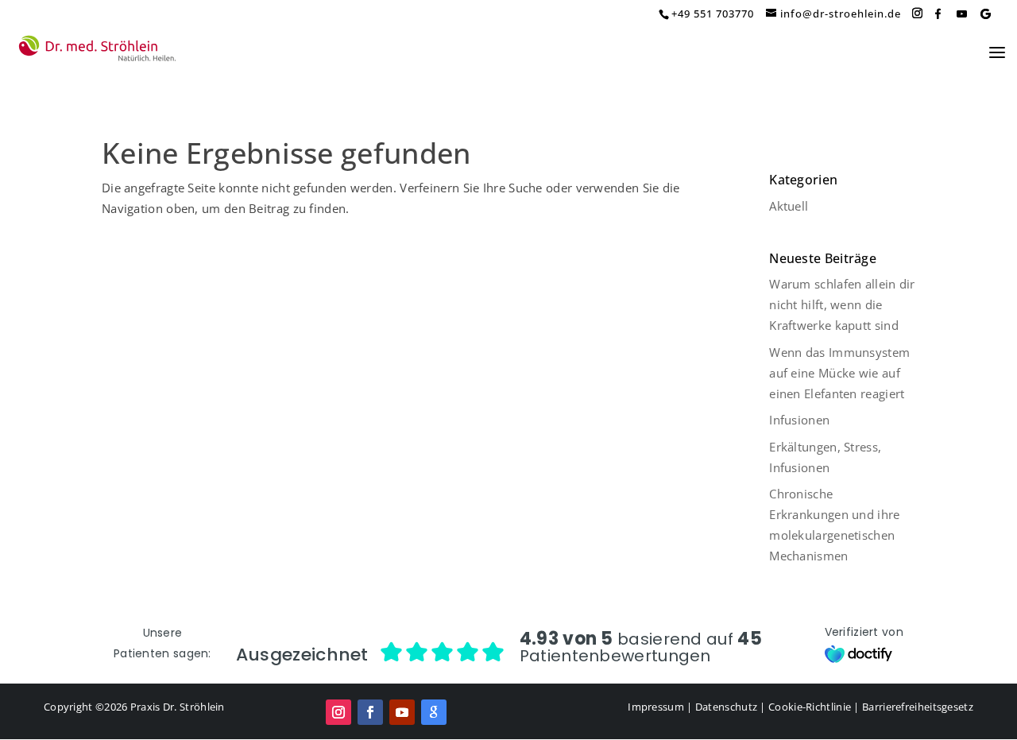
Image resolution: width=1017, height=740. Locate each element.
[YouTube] (961, 13)
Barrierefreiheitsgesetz (917, 706)
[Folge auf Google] (434, 712)
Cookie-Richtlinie (809, 706)
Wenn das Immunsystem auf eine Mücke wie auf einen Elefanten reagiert (839, 372)
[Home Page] (97, 49)
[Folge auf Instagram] (338, 712)
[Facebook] (937, 13)
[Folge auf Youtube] (402, 712)
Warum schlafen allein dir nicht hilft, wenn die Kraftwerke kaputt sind (842, 304)
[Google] (985, 13)
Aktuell (788, 206)
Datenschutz (726, 706)
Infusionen (799, 420)
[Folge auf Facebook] (370, 712)
